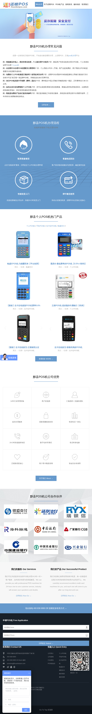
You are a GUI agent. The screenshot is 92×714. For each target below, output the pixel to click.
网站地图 (39, 690)
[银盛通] (16, 511)
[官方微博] (8, 667)
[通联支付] (46, 511)
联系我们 (85, 4)
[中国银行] (46, 529)
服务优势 (62, 677)
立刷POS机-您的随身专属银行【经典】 (68, 305)
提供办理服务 (17, 422)
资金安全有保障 (75, 463)
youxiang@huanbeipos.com (16, 663)
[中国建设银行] (16, 547)
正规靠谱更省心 (17, 463)
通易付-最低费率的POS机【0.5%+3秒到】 (68, 264)
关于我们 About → (46, 478)
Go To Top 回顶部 (46, 710)
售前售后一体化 (75, 422)
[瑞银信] (16, 529)
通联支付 (62, 670)
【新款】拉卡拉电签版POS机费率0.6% (23, 305)
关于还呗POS (49, 4)
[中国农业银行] (46, 547)
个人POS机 (30, 226)
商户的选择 (46, 401)
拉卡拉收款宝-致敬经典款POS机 (68, 347)
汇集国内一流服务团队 (74, 401)
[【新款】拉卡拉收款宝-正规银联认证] (23, 328)
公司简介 (51, 653)
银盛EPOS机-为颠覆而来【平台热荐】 (23, 264)
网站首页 (39, 4)
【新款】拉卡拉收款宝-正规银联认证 (23, 347)
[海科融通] (76, 511)
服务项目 (77, 4)
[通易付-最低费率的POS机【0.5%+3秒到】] (68, 244)
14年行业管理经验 (17, 401)
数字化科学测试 (46, 443)
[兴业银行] (76, 547)
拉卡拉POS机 (51, 226)
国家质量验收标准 (46, 422)
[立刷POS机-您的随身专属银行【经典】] (68, 286)
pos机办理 (72, 56)
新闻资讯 (68, 4)
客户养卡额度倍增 (46, 463)
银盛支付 (61, 226)
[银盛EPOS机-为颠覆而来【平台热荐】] (23, 244)
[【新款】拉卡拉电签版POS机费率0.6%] (23, 286)
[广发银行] (76, 529)
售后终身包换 (75, 443)
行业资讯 (51, 660)
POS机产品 (59, 4)
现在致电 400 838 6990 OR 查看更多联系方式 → (46, 608)
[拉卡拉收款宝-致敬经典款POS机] (68, 328)
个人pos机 (15, 65)
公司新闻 (51, 657)
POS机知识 (51, 663)
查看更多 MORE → (46, 359)
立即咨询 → (46, 105)
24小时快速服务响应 (17, 443)
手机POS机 (40, 226)
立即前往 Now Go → (23, 596)
